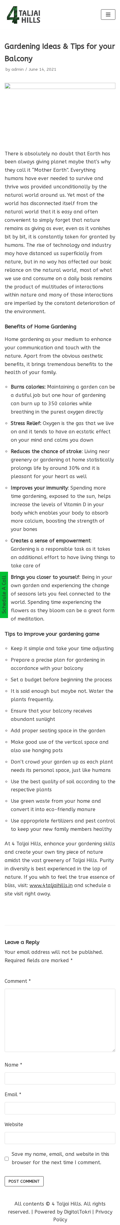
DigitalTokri (77, 1212)
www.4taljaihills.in (51, 885)
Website (14, 1124)
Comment (18, 981)
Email (13, 1094)
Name (13, 1065)
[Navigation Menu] (108, 14)
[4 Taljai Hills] (23, 14)
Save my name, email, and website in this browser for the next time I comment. (60, 1158)
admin (17, 69)
